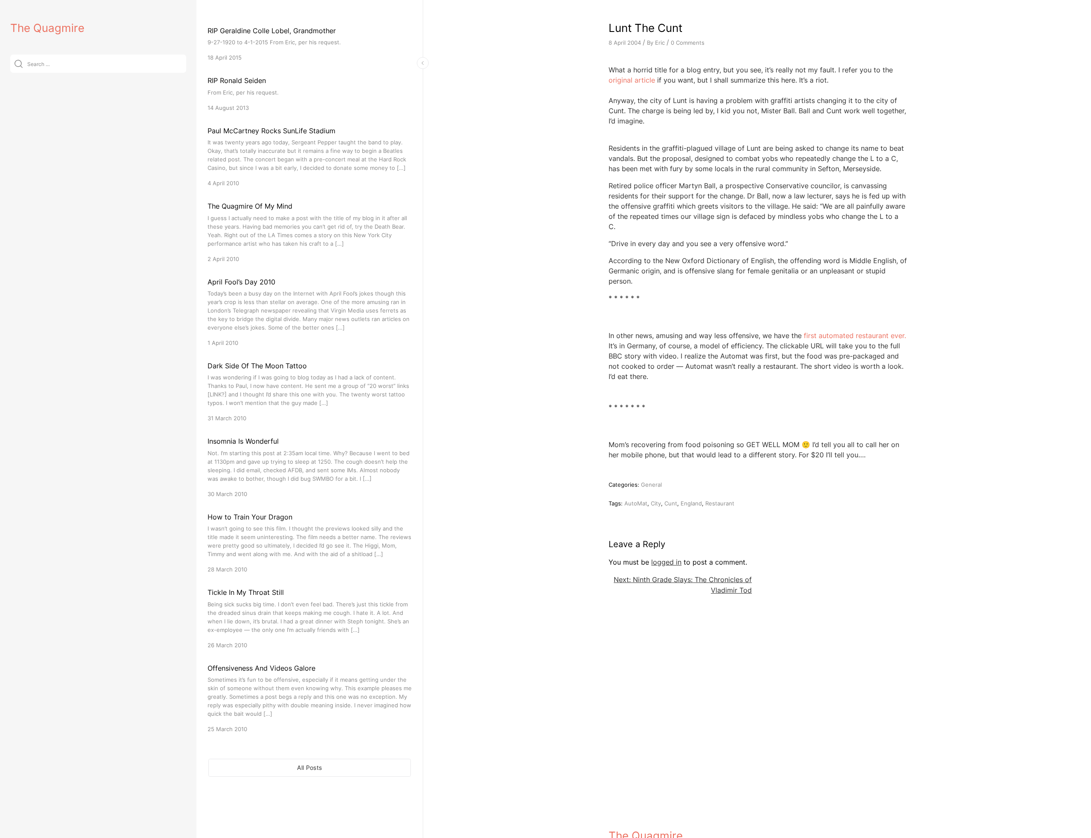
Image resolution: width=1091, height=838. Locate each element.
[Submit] (18, 64)
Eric (660, 42)
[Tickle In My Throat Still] (310, 618)
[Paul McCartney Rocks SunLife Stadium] (310, 156)
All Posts (309, 767)
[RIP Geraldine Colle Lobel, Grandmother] (310, 43)
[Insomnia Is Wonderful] (310, 467)
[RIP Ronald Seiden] (310, 93)
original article (632, 80)
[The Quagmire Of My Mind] (310, 232)
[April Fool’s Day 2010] (310, 312)
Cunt (670, 503)
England (691, 503)
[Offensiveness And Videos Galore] (310, 698)
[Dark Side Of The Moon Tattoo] (310, 392)
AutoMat (635, 503)
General (651, 484)
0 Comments (687, 42)
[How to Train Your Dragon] (310, 543)
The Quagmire (47, 27)
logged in (666, 562)
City (656, 503)
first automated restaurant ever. (855, 335)
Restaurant (719, 503)
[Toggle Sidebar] (423, 63)
